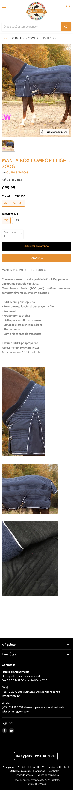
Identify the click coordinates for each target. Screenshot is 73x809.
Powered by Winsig (36, 783)
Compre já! (37, 258)
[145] (17, 224)
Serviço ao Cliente (57, 766)
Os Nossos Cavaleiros (20, 770)
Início (5, 38)
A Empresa (8, 766)
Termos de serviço (23, 774)
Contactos (54, 770)
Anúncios (40, 770)
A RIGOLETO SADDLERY (31, 766)
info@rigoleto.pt (11, 695)
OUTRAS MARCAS (17, 172)
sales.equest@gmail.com (15, 711)
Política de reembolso (48, 774)
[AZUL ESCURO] (14, 207)
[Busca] (66, 26)
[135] (7, 224)
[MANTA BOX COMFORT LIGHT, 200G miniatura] (8, 145)
